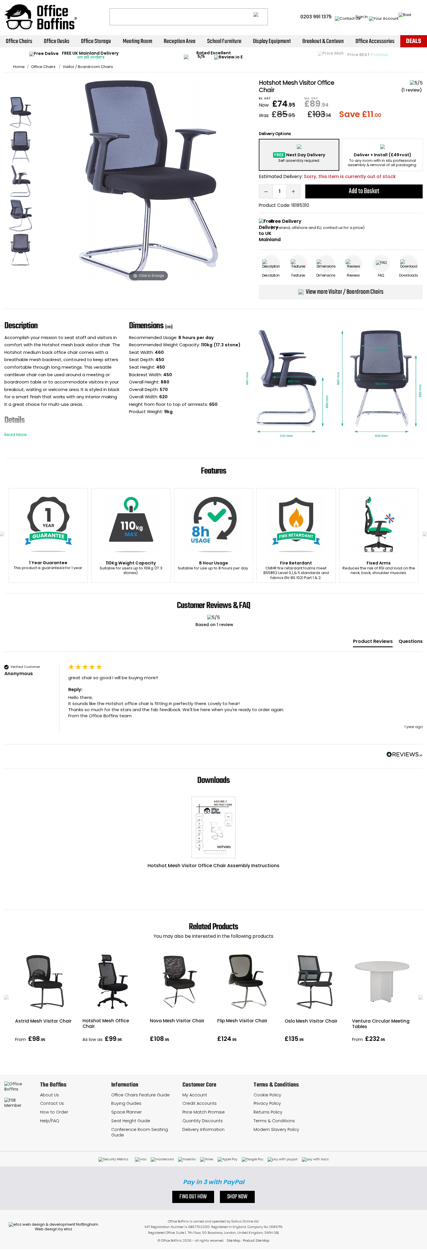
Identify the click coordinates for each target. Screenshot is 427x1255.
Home (19, 66)
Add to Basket (364, 191)
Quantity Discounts (202, 1121)
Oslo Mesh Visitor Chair (311, 1021)
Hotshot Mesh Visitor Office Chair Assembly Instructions (213, 865)
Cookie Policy (267, 1095)
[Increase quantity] (293, 191)
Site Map (233, 1240)
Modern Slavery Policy (276, 1129)
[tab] (373, 642)
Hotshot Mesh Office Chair (105, 1023)
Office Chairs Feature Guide (140, 1095)
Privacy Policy (267, 1103)
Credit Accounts (199, 1103)
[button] (6, 997)
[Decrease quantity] (266, 191)
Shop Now (237, 1197)
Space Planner (126, 1112)
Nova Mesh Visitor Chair (177, 1021)
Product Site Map (256, 1240)
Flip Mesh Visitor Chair (242, 1021)
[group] (213, 704)
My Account (194, 1095)
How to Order (54, 1112)
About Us (49, 1095)
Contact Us (52, 1103)
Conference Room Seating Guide (139, 1132)
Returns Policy (268, 1112)
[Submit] (261, 16)
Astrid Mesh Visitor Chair (43, 1021)
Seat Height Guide (130, 1121)
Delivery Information (203, 1129)
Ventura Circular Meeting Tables (381, 1024)
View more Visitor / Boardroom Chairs (344, 292)
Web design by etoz (53, 1229)
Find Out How (193, 1197)
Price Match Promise (203, 1112)
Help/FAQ (49, 1121)
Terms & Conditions (274, 1121)
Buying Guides (126, 1103)
